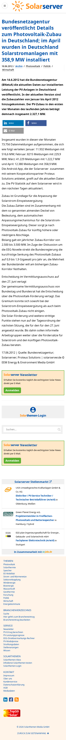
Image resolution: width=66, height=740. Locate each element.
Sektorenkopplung (11, 579)
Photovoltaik (33, 66)
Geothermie (9, 591)
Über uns (7, 678)
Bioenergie (8, 585)
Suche (6, 613)
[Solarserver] (37, 6)
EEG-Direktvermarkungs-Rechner (19, 638)
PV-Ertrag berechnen (13, 632)
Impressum (8, 675)
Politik (47, 66)
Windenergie (9, 582)
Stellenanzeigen (10, 647)
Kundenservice (10, 681)
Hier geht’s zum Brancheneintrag (19, 616)
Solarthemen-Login (12, 665)
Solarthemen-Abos (12, 659)
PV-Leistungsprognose (13, 635)
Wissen (6, 650)
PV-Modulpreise (10, 641)
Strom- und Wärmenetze (15, 576)
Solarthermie (9, 567)
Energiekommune (11, 604)
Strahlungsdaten (11, 644)
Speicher (7, 570)
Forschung (8, 594)
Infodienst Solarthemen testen (17, 662)
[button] (13, 123)
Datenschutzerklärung (13, 684)
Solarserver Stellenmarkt (32, 482)
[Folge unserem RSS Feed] (17, 700)
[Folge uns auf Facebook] (11, 700)
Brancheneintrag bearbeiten (16, 619)
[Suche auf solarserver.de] (59, 429)
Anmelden (12, 390)
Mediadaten (9, 690)
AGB (5, 687)
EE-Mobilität (9, 573)
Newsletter (8, 629)
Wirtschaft (8, 69)
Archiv (19, 66)
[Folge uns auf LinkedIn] (5, 700)
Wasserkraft (9, 588)
